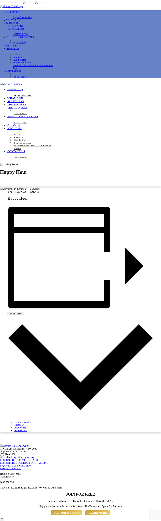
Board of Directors (22, 62)
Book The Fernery (9, 2)
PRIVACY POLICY (10, 468)
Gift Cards (11, 45)
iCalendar (18, 424)
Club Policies (19, 59)
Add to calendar (16, 314)
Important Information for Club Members (33, 65)
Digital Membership (22, 17)
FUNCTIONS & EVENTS (20, 37)
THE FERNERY (15, 26)
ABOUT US (12, 48)
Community (18, 57)
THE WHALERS (15, 28)
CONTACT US (14, 71)
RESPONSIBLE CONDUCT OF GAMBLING (24, 462)
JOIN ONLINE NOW (66, 512)
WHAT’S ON (13, 20)
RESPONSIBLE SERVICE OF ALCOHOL (22, 460)
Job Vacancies (20, 76)
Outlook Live (20, 430)
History (16, 54)
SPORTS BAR (14, 23)
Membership (12, 11)
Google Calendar (22, 422)
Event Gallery (19, 42)
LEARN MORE (98, 512)
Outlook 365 (20, 427)
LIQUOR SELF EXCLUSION (16, 465)
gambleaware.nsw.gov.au (12, 479)
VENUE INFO (20, 34)
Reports (16, 68)
